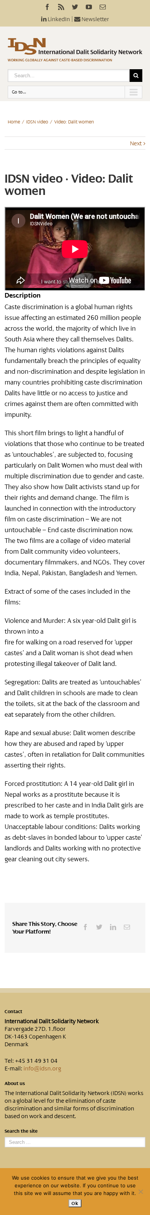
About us (15, 1083)
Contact (13, 1011)
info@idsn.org (42, 1068)
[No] (140, 1191)
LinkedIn (58, 19)
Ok (75, 1203)
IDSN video (37, 122)
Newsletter (94, 19)
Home (14, 122)
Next (136, 143)
